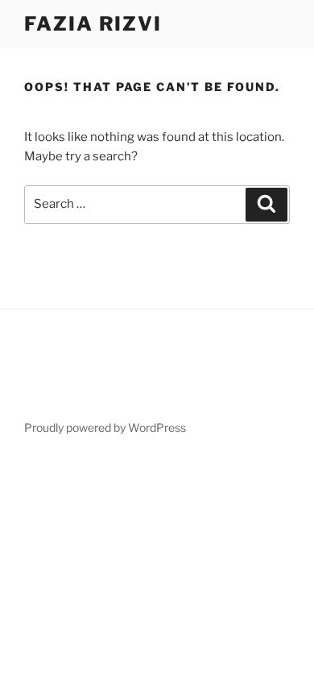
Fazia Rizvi (93, 23)
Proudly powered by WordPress (105, 427)
